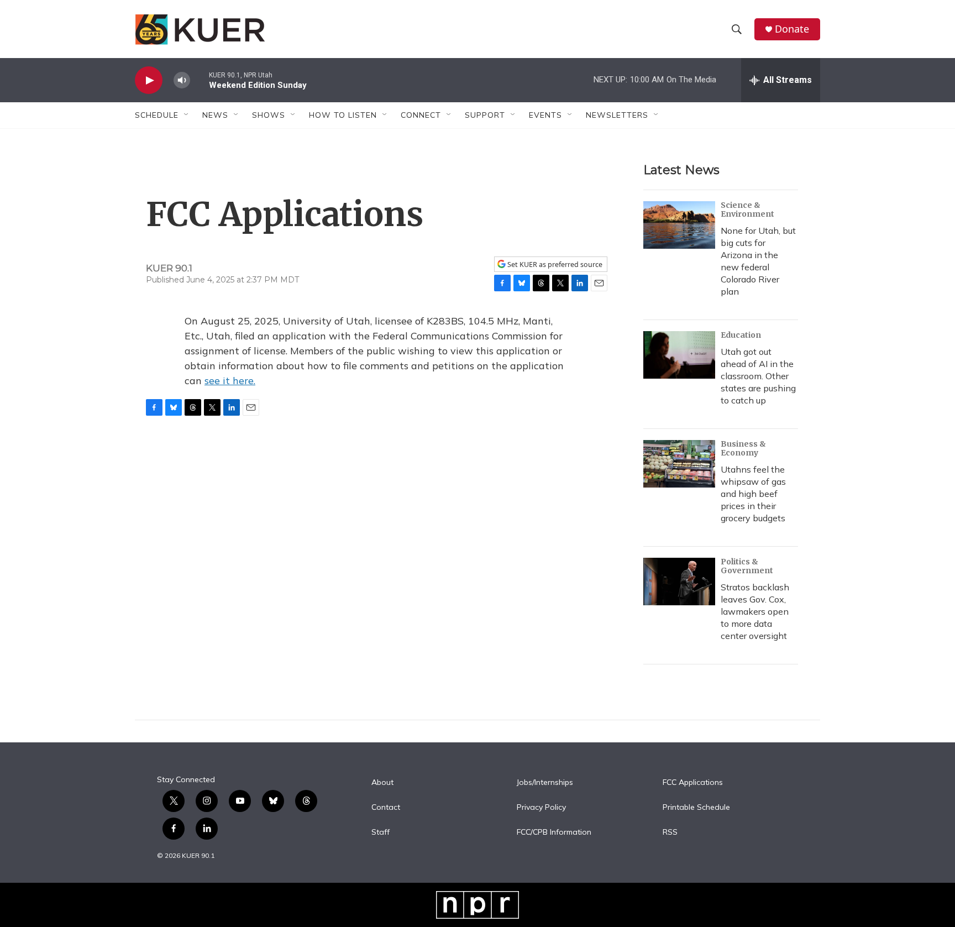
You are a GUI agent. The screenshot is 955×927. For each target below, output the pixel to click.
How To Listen (343, 115)
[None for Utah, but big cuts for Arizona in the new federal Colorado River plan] (679, 225)
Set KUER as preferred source (554, 264)
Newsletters (617, 115)
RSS (670, 832)
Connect (421, 115)
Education (741, 335)
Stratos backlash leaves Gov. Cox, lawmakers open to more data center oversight (755, 611)
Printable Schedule (696, 807)
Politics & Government (747, 566)
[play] (149, 80)
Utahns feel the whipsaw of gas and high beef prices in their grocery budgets (753, 493)
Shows (268, 115)
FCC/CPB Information (554, 832)
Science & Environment (747, 209)
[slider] (199, 80)
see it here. (229, 380)
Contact (385, 807)
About (382, 782)
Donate (792, 29)
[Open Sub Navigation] (186, 115)
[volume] (181, 80)
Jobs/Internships (545, 782)
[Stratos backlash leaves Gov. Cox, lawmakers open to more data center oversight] (679, 581)
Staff (380, 832)
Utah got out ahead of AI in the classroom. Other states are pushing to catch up (758, 376)
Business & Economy (743, 448)
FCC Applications (693, 782)
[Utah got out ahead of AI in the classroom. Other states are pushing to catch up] (679, 355)
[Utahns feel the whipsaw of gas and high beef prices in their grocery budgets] (679, 464)
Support (485, 115)
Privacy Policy (541, 807)
